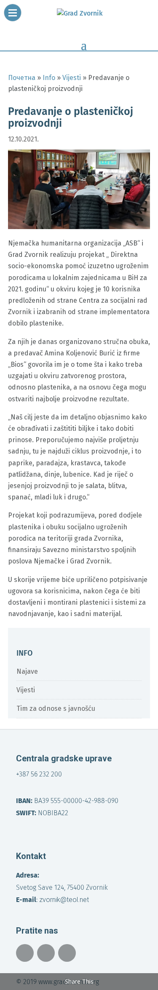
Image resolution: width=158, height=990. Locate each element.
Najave (27, 671)
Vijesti (25, 690)
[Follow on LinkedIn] (67, 953)
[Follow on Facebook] (25, 953)
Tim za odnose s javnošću (55, 708)
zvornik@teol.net (64, 900)
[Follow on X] (46, 953)
